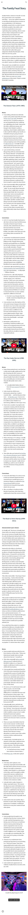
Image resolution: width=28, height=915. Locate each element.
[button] (2, 2)
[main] (14, 8)
